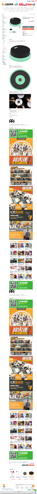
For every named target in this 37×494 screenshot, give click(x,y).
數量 (22, 23)
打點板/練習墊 (4, 47)
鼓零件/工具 (4, 49)
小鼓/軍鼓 (4, 41)
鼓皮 (3, 46)
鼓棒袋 (3, 43)
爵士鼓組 (4, 40)
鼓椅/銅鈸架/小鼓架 (5, 50)
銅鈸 (3, 44)
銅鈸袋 (3, 45)
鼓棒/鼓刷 (4, 42)
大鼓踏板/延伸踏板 (5, 48)
